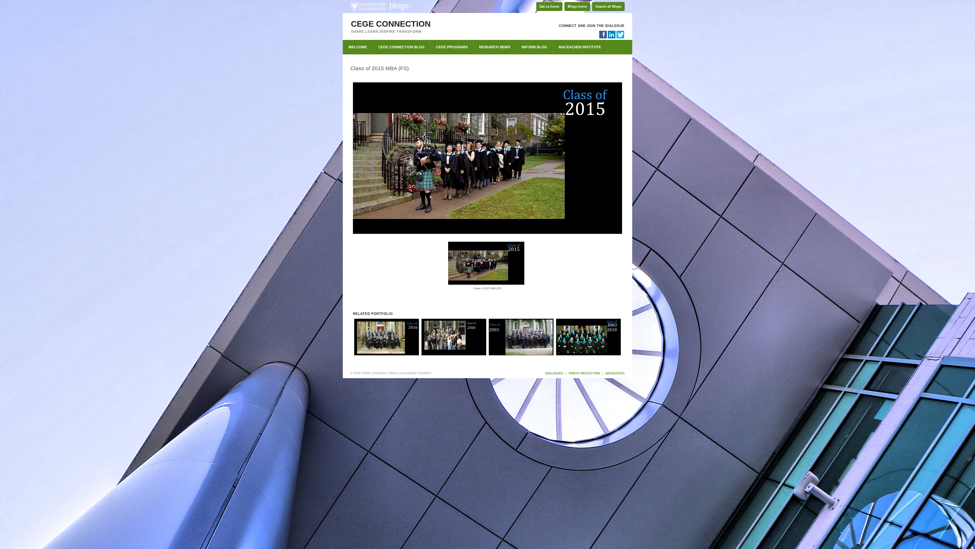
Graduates (615, 373)
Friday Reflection (584, 373)
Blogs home (577, 6)
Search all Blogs (608, 6)
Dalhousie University (368, 6)
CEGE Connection (391, 23)
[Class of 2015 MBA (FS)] (487, 232)
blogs (399, 5)
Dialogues (554, 373)
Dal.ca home (549, 6)
